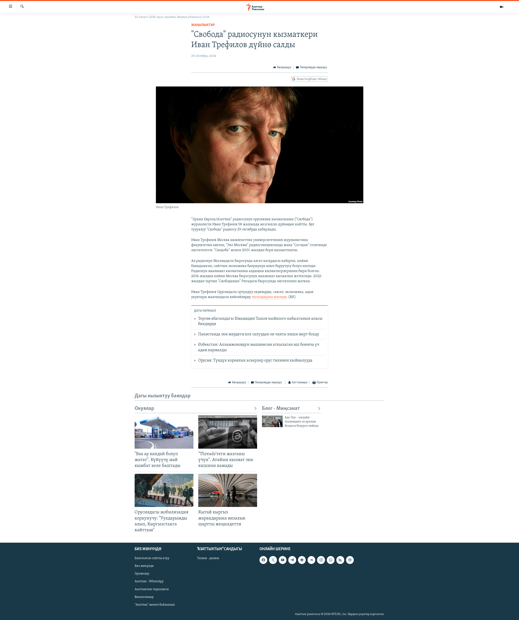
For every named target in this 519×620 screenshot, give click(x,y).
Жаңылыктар (203, 25)
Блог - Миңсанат (281, 408)
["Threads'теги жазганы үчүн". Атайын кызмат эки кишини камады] (227, 432)
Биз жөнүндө (144, 566)
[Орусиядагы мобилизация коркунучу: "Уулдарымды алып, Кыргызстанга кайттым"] (164, 490)
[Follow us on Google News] (302, 560)
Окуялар (144, 408)
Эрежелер (142, 573)
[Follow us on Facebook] (263, 560)
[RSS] (340, 560)
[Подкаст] (350, 560)
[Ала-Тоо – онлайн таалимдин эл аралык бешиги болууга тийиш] (272, 421)
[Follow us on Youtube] (282, 560)
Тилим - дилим (208, 558)
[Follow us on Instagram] (321, 560)
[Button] (282, 67)
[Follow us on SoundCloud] (311, 560)
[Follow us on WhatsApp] (331, 560)
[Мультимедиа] (501, 7)
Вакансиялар (144, 596)
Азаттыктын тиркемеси (152, 589)
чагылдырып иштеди (269, 297)
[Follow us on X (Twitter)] (273, 560)
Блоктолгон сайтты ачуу (152, 558)
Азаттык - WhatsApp (149, 581)
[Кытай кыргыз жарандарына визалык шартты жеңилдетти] (227, 490)
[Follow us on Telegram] (292, 560)
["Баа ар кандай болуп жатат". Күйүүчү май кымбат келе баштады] (164, 432)
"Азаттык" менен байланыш (155, 604)
